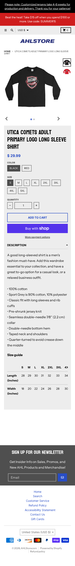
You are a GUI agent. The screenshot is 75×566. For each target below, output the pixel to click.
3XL (56, 182)
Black (14, 168)
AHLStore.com (29, 548)
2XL (45, 182)
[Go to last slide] (7, 119)
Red (26, 168)
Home (7, 51)
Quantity (13, 199)
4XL (12, 190)
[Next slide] (58, 119)
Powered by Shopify (51, 548)
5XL (22, 190)
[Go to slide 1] (31, 119)
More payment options (37, 237)
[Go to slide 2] (34, 119)
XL (35, 182)
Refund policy (37, 551)
